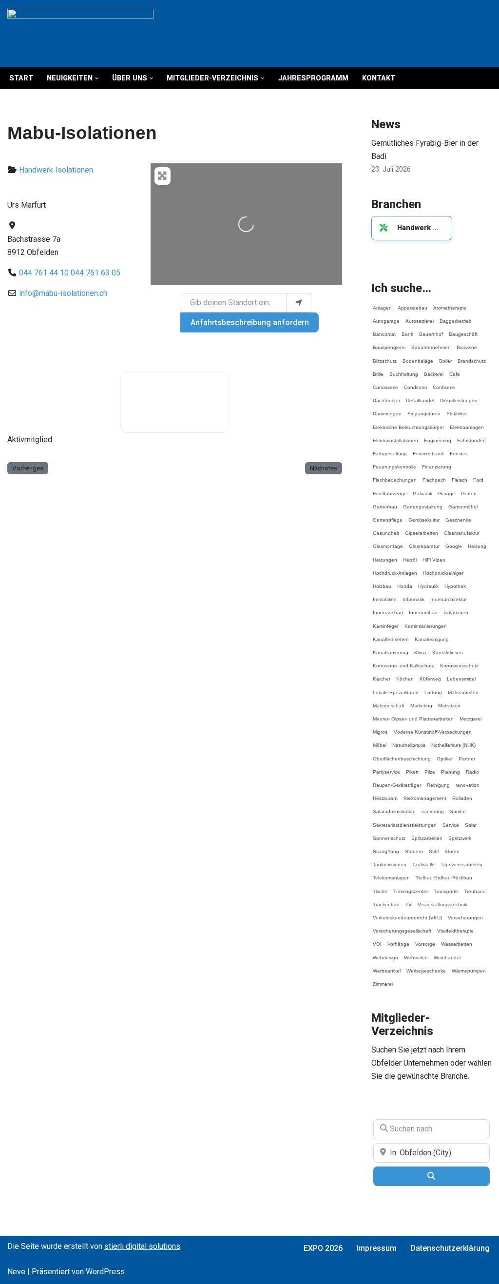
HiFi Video (434, 555)
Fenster (458, 449)
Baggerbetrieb (455, 316)
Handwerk (36, 170)
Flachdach (434, 475)
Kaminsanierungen (425, 622)
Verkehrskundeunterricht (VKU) (407, 913)
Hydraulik (428, 582)
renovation (467, 780)
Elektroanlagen (466, 423)
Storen (452, 847)
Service (450, 820)
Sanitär (457, 807)
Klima (420, 648)
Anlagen (382, 303)
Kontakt (378, 78)
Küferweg (430, 674)
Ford (478, 475)
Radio (472, 767)
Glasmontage (387, 542)
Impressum (376, 1248)
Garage (447, 489)
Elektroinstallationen (395, 436)
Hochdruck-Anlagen (395, 568)
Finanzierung (437, 462)
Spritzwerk (460, 834)
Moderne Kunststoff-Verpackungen (432, 727)
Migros (380, 727)
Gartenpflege (387, 515)
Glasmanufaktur (461, 528)
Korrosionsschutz (459, 661)
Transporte (446, 887)
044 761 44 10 (44, 272)
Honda (405, 582)
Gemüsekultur (424, 515)
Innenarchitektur (448, 595)
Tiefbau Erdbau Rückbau (444, 873)
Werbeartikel (386, 966)
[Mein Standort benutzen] (298, 302)
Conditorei (415, 383)
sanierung (432, 807)
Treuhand (474, 887)
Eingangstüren (424, 409)
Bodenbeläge (418, 356)
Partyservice (386, 767)
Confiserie (444, 383)
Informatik (413, 595)
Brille (378, 369)
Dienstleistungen (459, 396)
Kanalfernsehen (390, 635)
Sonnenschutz (389, 834)
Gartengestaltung (423, 502)
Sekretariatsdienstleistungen (404, 820)
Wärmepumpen (468, 966)
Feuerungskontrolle (394, 462)
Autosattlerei (419, 316)
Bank (407, 330)
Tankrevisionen (389, 860)
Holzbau (382, 582)
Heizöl (410, 555)
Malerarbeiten (463, 688)
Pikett (412, 767)
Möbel (379, 740)
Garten (469, 489)
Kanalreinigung (431, 635)
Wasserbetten (457, 939)
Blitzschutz (384, 356)
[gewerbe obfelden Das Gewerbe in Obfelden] (80, 33)
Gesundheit (386, 528)
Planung (450, 767)
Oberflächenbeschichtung (401, 754)
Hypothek (455, 582)
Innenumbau (423, 608)
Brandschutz (471, 356)
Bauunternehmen (431, 343)
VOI (377, 939)
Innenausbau (387, 608)
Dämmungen (387, 409)
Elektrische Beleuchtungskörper (408, 423)
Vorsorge (425, 939)
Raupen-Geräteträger (396, 780)
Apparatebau (412, 303)
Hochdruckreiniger (443, 568)
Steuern (414, 847)
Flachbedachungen (394, 475)
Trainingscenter (410, 887)
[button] (96, 78)
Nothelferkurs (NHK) (453, 740)
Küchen (405, 674)
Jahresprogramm (313, 78)
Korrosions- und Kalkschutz (403, 661)
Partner (467, 754)
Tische (380, 887)
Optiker (444, 754)
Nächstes (323, 468)
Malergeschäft (388, 701)
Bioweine (467, 343)
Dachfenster (386, 396)
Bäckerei (434, 369)
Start (21, 78)
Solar (470, 820)
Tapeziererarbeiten (461, 860)
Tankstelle (423, 860)
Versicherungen (465, 913)
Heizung (477, 542)
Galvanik (422, 489)
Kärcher (381, 674)
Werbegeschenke (426, 966)
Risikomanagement (425, 794)
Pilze (430, 767)
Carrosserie (385, 383)
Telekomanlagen (391, 873)
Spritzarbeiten (427, 834)
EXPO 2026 (323, 1248)
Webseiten (416, 953)
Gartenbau (385, 502)
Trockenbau (386, 900)
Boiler (445, 356)
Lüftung (433, 688)
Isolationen (74, 170)
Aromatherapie (450, 303)
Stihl (433, 847)
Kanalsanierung (390, 648)
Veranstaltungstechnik (442, 900)
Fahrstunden (471, 436)
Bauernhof (431, 330)
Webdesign (385, 953)
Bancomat (384, 330)
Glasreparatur (424, 542)
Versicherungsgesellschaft (402, 926)
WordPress (105, 1271)
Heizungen (385, 555)
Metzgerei (470, 714)
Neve (16, 1271)
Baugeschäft (463, 330)
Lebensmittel (461, 674)
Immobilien (384, 595)
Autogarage (386, 316)
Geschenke (458, 515)
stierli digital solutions (142, 1246)
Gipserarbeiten (422, 528)
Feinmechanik (428, 449)
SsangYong (386, 847)
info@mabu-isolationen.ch (63, 293)
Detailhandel (420, 396)
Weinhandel (447, 953)
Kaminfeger (385, 622)
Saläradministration (394, 807)
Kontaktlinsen (447, 648)
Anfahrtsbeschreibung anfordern (250, 322)
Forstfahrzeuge (389, 489)
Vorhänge (398, 939)
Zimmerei (382, 979)
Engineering (438, 436)
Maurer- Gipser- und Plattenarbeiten (413, 714)
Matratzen (449, 701)
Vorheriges (27, 468)
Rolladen (462, 794)
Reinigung (438, 780)
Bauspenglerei (389, 343)
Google (453, 542)
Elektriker (456, 409)
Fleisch (459, 475)
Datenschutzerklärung (450, 1248)
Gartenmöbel (463, 502)
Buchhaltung (404, 369)
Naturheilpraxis (409, 740)
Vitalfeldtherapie (455, 926)
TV (408, 900)
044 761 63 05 (95, 272)
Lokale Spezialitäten (395, 688)
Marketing (421, 701)
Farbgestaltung (389, 449)
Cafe (454, 369)
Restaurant (385, 794)
